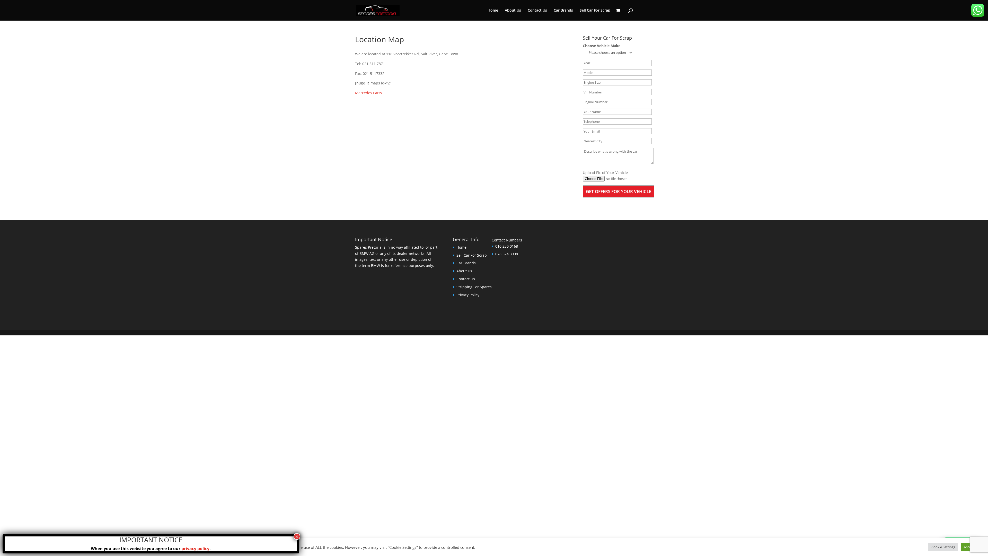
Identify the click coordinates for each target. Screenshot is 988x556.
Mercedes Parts (368, 92)
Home (493, 10)
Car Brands (563, 10)
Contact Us (537, 10)
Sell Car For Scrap (595, 10)
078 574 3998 (506, 253)
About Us (513, 10)
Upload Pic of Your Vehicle (605, 172)
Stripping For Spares (474, 286)
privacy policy (195, 548)
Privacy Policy (467, 294)
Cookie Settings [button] (943, 547)
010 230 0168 (506, 246)
